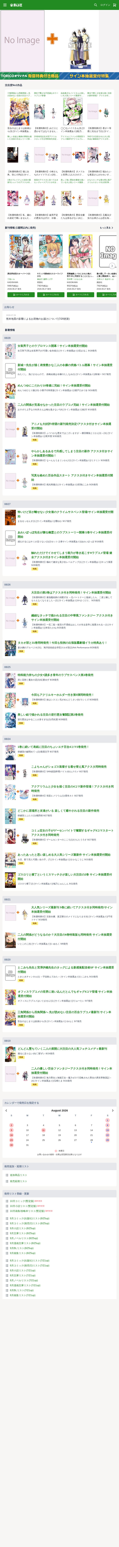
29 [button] (107, 1140)
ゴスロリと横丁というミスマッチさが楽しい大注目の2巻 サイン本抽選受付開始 (65, 876)
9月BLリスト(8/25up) (21, 1248)
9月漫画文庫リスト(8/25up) (25, 1243)
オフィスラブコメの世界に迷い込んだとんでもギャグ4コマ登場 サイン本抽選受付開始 (65, 994)
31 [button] (27, 1145)
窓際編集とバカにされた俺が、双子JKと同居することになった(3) (80, 275)
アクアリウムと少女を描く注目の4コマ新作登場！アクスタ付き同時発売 (72, 788)
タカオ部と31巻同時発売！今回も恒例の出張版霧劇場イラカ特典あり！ (62, 642)
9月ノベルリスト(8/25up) (24, 1238)
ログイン (105, 5)
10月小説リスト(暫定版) (23, 1206)
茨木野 (70, 279)
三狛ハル (11, 279)
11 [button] (43, 1130)
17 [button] (27, 1135)
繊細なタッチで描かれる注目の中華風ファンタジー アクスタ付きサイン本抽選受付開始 (72, 617)
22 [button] (107, 1135)
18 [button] (43, 1135)
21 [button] (91, 1135)
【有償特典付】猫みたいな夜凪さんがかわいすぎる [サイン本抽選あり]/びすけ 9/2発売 (99, 173)
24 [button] (27, 1140)
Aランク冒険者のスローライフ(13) (50, 275)
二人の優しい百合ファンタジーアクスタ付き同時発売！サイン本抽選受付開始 (71, 1070)
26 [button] (59, 1140)
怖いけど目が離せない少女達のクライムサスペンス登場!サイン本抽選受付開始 (65, 514)
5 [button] (59, 1125)
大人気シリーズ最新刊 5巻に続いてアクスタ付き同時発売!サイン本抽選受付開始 (72, 909)
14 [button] (91, 1130)
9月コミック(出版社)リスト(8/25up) (29, 1218)
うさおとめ (77, 279)
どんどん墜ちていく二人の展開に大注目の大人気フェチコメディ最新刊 (62, 1048)
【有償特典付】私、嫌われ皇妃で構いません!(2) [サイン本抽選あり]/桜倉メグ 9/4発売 (19, 217)
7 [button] (91, 1125)
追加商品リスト (18, 1175)
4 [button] (43, 1125)
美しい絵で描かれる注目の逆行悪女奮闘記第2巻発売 (50, 714)
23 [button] (11, 1140)
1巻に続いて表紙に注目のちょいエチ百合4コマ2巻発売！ (53, 746)
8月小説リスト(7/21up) (22, 1270)
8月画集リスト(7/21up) (22, 1295)
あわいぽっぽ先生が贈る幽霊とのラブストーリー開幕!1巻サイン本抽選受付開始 (65, 534)
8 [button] (107, 1125)
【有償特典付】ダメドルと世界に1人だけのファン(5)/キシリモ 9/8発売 (73, 173)
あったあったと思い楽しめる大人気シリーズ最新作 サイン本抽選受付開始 (64, 854)
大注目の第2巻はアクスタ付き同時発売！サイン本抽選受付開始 (71, 592)
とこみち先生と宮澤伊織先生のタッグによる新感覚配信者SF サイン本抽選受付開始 (66, 969)
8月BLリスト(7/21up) (21, 1290)
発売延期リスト (18, 1181)
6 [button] (75, 1125)
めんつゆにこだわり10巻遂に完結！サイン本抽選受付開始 (54, 385)
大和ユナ (100, 279)
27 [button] (75, 1140)
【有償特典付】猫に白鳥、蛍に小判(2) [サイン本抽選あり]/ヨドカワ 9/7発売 (19, 173)
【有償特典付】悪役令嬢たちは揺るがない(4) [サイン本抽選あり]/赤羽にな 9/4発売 (73, 217)
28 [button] (91, 1140)
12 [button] (59, 1130)
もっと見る (105, 227)
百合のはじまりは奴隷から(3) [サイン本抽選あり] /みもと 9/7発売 (19, 130)
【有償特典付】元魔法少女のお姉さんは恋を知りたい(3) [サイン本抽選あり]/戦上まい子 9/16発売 (99, 217)
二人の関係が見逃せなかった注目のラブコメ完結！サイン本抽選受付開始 (64, 404)
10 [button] (27, 1130)
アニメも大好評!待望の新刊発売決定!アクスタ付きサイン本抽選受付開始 (71, 426)
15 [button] (107, 1130)
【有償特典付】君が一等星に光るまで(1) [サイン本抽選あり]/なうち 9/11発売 (99, 130)
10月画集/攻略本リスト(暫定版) (27, 1211)
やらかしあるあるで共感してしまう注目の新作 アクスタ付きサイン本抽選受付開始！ (72, 453)
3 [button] (27, 1125)
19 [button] (59, 1135)
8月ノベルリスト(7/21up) (24, 1280)
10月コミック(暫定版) (22, 1201)
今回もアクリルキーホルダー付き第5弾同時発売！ (62, 694)
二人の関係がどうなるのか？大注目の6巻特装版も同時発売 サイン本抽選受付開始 (65, 937)
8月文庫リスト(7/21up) (22, 1275)
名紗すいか (109, 279)
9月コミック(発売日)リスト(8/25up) (29, 1223)
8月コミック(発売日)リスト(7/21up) (29, 1265)
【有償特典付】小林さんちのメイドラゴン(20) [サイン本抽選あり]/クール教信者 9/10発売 (46, 173)
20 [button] (75, 1135)
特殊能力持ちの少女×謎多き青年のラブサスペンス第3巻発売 (55, 675)
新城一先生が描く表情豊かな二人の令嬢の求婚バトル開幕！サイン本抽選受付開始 (65, 367)
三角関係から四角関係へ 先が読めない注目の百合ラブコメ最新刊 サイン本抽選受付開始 (64, 1014)
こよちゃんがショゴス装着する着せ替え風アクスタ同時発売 (69, 766)
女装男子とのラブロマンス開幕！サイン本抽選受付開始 (52, 345)
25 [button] (43, 1140)
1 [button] (107, 1120)
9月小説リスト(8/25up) (22, 1228)
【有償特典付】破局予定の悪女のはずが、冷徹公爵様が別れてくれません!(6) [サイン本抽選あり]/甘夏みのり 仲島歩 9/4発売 (46, 217)
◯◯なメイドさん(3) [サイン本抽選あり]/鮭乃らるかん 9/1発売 (73, 130)
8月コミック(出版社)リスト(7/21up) (29, 1260)
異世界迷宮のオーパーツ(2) (18, 274)
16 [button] (11, 1135)
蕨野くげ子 (48, 279)
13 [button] (75, 1130)
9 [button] (11, 1130)
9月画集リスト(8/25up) (22, 1253)
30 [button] (11, 1145)
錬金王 (40, 279)
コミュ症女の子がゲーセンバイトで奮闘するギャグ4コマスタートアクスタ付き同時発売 (72, 832)
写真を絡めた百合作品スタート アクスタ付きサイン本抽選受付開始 (72, 477)
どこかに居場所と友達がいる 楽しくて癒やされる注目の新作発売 (58, 810)
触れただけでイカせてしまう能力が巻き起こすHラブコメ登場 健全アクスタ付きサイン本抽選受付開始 (71, 555)
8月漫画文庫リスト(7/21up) (25, 1285)
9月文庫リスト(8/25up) (22, 1233)
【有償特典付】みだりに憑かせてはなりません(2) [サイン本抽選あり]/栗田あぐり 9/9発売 (46, 130)
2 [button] (11, 1125)
